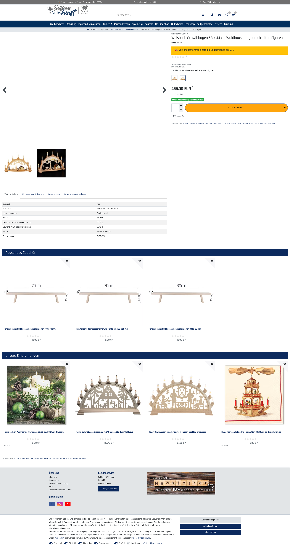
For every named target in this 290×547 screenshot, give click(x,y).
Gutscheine (177, 24)
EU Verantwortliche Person (75, 194)
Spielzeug (137, 24)
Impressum (54, 480)
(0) (186, 56)
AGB (51, 486)
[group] (109, 395)
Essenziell (58, 543)
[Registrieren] (220, 15)
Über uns (53, 477)
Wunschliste (179, 116)
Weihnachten (57, 24)
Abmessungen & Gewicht (33, 194)
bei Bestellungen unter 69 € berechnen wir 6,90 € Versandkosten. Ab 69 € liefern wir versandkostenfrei (49, 459)
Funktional (135, 543)
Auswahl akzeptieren (210, 519)
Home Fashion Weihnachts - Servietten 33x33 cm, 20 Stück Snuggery (34, 432)
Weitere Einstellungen (152, 543)
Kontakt (101, 480)
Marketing (87, 543)
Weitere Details (11, 194)
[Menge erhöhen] (181, 106)
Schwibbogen (132, 29)
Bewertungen (54, 194)
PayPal (122, 543)
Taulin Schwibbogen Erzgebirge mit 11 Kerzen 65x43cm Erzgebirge (177, 432)
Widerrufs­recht (104, 483)
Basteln (149, 24)
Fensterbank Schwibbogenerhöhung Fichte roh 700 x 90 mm (102, 329)
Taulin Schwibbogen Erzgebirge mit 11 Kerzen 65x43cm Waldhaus (104, 432)
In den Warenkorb (235, 107)
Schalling (71, 24)
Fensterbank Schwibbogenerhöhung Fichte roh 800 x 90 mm (175, 329)
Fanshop (190, 24)
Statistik (72, 543)
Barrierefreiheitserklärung (60, 489)
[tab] (11, 194)
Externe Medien (105, 543)
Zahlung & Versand (106, 477)
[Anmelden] (212, 15)
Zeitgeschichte (205, 24)
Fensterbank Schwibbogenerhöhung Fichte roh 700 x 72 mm (30, 329)
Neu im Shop (162, 24)
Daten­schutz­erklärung (58, 483)
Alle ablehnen (210, 532)
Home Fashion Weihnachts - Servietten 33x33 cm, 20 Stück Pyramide (251, 432)
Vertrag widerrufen (108, 488)
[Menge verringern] (181, 110)
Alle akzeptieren (210, 526)
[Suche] (203, 15)
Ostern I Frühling (224, 24)
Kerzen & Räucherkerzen (116, 24)
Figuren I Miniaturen (89, 24)
